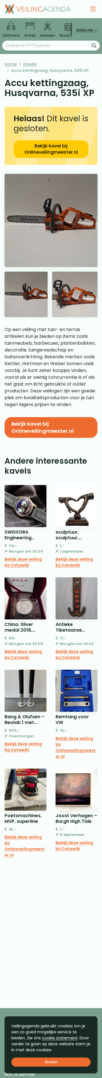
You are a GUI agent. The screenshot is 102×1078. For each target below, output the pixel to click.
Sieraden (47, 35)
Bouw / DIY (69, 35)
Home (11, 64)
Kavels (30, 64)
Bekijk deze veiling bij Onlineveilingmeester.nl (76, 747)
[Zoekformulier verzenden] (94, 45)
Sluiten (51, 1062)
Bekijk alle (85, 30)
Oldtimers (11, 35)
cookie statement (60, 1038)
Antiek (29, 35)
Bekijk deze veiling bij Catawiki (23, 562)
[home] (38, 9)
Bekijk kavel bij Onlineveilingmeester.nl (51, 149)
